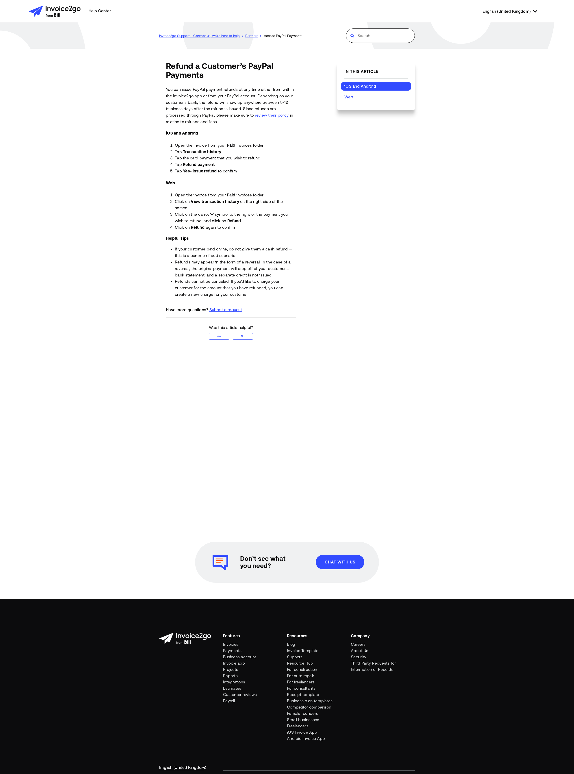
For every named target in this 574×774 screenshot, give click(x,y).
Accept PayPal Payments (283, 36)
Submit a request (225, 309)
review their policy (272, 115)
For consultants (301, 688)
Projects (230, 669)
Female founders (302, 713)
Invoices (230, 644)
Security (358, 656)
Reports (230, 675)
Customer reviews (240, 694)
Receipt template (303, 694)
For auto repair (300, 675)
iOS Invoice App (302, 732)
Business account (239, 656)
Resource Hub (300, 663)
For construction (302, 669)
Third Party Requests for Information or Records (373, 666)
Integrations (234, 682)
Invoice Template (302, 650)
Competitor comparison (309, 707)
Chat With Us (340, 562)
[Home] (54, 11)
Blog (291, 644)
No (242, 336)
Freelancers (297, 726)
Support (294, 656)
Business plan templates (310, 700)
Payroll (229, 700)
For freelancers (301, 682)
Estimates (232, 688)
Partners (251, 36)
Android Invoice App (306, 738)
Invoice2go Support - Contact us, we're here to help (199, 36)
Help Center (100, 11)
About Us (359, 650)
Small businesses (303, 719)
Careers (358, 644)
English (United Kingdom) (181, 767)
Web (348, 97)
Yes (219, 336)
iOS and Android (360, 86)
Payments (232, 650)
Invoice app (234, 663)
